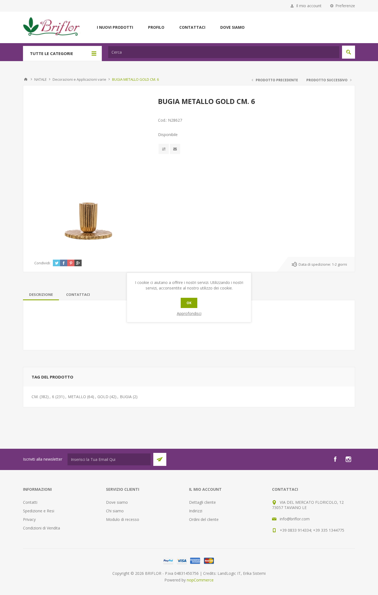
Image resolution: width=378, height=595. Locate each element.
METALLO (77, 396)
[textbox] (223, 52)
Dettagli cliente (202, 502)
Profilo (156, 27)
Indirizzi (195, 510)
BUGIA (126, 396)
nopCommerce (200, 580)
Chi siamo (115, 510)
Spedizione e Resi (38, 510)
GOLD (102, 396)
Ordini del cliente (204, 519)
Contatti (30, 502)
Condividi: (42, 262)
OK (189, 303)
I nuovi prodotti (115, 27)
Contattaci (192, 27)
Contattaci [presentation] (78, 294)
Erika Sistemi (254, 573)
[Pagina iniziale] (26, 79)
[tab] (41, 294)
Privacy (29, 519)
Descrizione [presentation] (41, 294)
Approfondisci (189, 313)
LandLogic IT (229, 573)
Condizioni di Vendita (41, 528)
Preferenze (345, 5)
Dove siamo (232, 27)
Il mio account (309, 5)
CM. (35, 396)
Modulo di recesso (122, 519)
